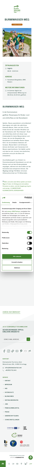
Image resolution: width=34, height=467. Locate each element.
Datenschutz (9, 392)
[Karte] (21, 463)
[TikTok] (12, 351)
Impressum (8, 384)
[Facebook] (4, 351)
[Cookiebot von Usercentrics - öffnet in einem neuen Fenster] (24, 198)
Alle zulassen (17, 256)
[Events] (17, 463)
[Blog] (29, 351)
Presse (7, 412)
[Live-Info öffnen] (9, 463)
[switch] (29, 237)
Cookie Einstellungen (12, 419)
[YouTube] (17, 351)
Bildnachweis (9, 396)
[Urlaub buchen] (3, 463)
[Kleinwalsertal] (17, 9)
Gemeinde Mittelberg (12, 415)
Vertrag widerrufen (11, 400)
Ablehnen (17, 268)
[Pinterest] (21, 351)
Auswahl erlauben (17, 262)
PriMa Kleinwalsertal (12, 408)
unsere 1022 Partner (13, 211)
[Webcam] (13, 463)
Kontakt (7, 380)
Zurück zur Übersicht (11, 312)
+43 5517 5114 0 (10, 370)
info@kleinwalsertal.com (13, 367)
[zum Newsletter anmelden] (28, 339)
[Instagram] (8, 351)
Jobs (6, 404)
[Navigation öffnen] (30, 463)
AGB (6, 388)
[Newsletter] (25, 351)
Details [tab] (14, 202)
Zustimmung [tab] (6, 202)
